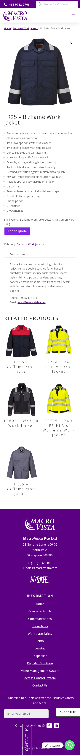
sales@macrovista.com (32, 302)
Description (17, 254)
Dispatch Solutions (40, 663)
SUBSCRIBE (68, 712)
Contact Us (40, 685)
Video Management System (40, 671)
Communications (40, 619)
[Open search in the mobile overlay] (57, 4)
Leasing (40, 648)
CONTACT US (26, 739)
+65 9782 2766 (19, 4)
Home (7, 28)
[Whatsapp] (70, 745)
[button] (70, 42)
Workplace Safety (40, 634)
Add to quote (17, 231)
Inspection (40, 656)
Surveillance (40, 626)
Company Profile (40, 611)
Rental (40, 641)
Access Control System (40, 678)
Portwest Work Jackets (25, 28)
